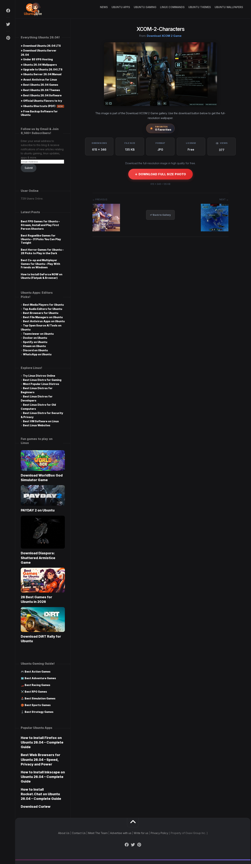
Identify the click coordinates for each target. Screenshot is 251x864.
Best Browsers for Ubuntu (40, 312)
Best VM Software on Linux (41, 421)
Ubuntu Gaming (145, 7)
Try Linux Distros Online (39, 375)
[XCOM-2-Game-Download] (214, 230)
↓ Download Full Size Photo (160, 174)
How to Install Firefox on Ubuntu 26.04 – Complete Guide (42, 742)
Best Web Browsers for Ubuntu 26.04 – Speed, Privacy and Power (40, 759)
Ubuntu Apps (121, 7)
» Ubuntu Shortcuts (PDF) (42, 106)
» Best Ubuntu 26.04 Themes (40, 90)
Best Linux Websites (36, 425)
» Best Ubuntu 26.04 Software (41, 95)
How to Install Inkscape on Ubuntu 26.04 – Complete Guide (43, 776)
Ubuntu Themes (199, 7)
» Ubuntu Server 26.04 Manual (41, 74)
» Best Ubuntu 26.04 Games (39, 84)
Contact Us (79, 833)
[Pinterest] (8, 38)
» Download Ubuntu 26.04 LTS (41, 45)
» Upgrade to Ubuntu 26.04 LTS (41, 69)
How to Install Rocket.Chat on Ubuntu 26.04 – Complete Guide (41, 794)
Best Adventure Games (40, 678)
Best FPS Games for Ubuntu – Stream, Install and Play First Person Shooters (40, 225)
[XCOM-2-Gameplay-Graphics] (106, 230)
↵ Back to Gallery (160, 214)
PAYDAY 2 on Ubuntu (38, 510)
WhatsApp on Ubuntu (37, 354)
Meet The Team (98, 833)
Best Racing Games (37, 685)
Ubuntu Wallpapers (229, 7)
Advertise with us (120, 833)
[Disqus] (160, 295)
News (104, 7)
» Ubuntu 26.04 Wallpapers (39, 64)
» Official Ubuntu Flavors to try (41, 100)
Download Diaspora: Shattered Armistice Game (38, 557)
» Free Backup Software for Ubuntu (39, 113)
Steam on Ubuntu (34, 346)
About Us (63, 833)
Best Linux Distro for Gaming (42, 379)
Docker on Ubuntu (35, 337)
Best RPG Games (36, 691)
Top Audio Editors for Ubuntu (42, 308)
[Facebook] (8, 11)
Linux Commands (172, 7)
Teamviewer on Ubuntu (38, 333)
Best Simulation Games (40, 698)
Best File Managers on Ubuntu (43, 317)
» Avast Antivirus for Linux (39, 79)
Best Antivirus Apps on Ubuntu (44, 321)
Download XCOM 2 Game (164, 36)
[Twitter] (8, 24)
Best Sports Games (38, 705)
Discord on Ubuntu (35, 350)
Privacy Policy (159, 833)
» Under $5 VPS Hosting (37, 59)
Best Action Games (38, 671)
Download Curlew (36, 806)
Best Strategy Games (39, 711)
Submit (29, 167)
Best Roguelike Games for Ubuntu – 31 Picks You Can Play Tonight (41, 239)
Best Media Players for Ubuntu (43, 304)
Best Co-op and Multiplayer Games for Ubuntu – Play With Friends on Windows (40, 264)
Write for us (141, 833)
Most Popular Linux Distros (41, 383)
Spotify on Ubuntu (35, 342)
